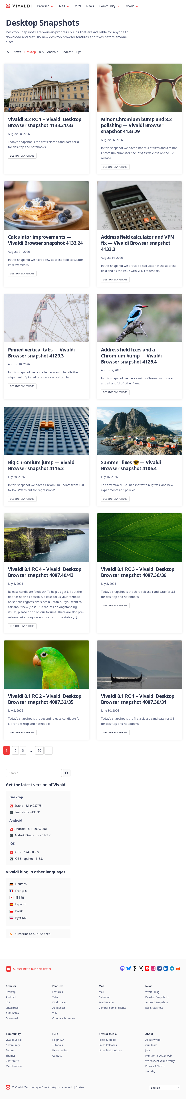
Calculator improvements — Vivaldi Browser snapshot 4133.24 (45, 240)
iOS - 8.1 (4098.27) (27, 852)
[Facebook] (159, 968)
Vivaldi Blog (152, 992)
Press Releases (108, 1045)
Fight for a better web (158, 1055)
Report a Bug (60, 1050)
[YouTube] (147, 968)
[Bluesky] (128, 968)
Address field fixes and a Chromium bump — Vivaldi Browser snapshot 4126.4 (131, 355)
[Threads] (135, 968)
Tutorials (57, 1045)
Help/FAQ (58, 1039)
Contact (57, 1055)
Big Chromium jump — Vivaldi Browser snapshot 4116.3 (42, 465)
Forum (10, 1050)
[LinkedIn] (165, 968)
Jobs (147, 1050)
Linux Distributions (110, 1050)
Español (20, 904)
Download (12, 1018)
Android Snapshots (157, 1002)
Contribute (12, 1061)
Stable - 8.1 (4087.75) (29, 806)
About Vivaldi (153, 1039)
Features (57, 992)
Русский (21, 918)
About (130, 6)
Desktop (30, 52)
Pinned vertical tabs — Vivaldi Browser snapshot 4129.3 (41, 352)
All (8, 52)
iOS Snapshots (154, 1007)
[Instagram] (153, 968)
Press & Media (107, 1039)
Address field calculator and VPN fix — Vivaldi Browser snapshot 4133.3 (137, 243)
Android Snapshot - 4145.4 (33, 835)
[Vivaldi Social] (122, 968)
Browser (43, 6)
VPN (78, 6)
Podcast (67, 52)
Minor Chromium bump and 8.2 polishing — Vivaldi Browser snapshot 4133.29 (136, 125)
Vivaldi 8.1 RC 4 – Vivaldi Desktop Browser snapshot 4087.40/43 (44, 572)
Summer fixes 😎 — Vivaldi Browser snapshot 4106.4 (131, 465)
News (90, 6)
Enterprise (12, 1007)
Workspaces (59, 1002)
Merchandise (14, 1066)
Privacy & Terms (155, 1066)
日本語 (19, 897)
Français (21, 891)
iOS (41, 52)
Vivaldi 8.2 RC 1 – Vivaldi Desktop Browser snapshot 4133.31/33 (44, 122)
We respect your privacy (160, 1061)
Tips (79, 52)
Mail (62, 6)
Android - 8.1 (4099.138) (31, 829)
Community (107, 6)
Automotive (13, 1013)
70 (39, 750)
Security (150, 1071)
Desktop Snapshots (22, 155)
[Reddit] (178, 968)
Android (52, 52)
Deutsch (21, 884)
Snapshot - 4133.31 (28, 812)
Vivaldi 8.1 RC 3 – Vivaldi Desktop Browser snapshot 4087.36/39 (137, 572)
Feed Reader (106, 1002)
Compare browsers (63, 1018)
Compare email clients (112, 1007)
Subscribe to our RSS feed (32, 934)
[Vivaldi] (19, 6)
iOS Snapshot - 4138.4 (29, 859)
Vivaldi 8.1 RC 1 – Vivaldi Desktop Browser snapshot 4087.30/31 (137, 699)
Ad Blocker (58, 1007)
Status (80, 1087)
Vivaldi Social (14, 1039)
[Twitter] (141, 968)
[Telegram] (172, 968)
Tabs (55, 997)
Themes (10, 1055)
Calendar (104, 997)
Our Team (151, 1045)
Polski (19, 911)
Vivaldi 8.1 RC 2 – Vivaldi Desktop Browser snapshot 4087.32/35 (44, 699)
